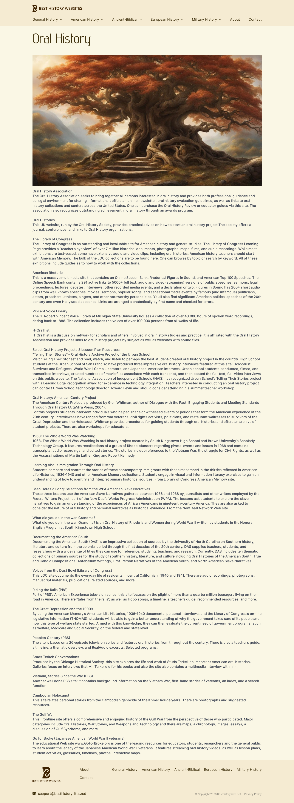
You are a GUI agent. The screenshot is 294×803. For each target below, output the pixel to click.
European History (165, 19)
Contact (255, 19)
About (235, 19)
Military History (204, 19)
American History (85, 19)
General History (45, 19)
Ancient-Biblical (125, 19)
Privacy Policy (253, 794)
